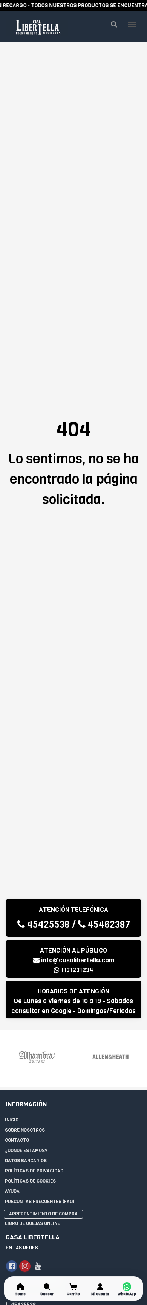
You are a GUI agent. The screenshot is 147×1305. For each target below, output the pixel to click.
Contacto (17, 1140)
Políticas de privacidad (34, 1171)
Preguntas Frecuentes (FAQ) (39, 1201)
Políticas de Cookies (30, 1181)
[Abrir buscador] (113, 24)
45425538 (47, 924)
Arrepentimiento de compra (43, 1214)
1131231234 (76, 970)
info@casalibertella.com (77, 960)
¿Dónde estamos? (26, 1150)
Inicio (11, 1120)
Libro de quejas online (32, 1223)
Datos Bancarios (26, 1161)
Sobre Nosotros (25, 1130)
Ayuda (12, 1191)
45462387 (108, 924)
